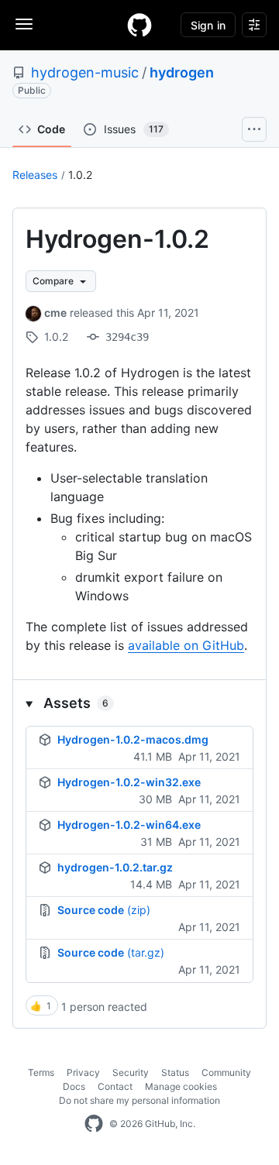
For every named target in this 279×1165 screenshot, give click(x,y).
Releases (34, 174)
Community (226, 1072)
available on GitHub (186, 645)
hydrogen (182, 72)
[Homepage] (139, 24)
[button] (139, 702)
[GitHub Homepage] (93, 1124)
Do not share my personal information (139, 1100)
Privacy (83, 1072)
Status (175, 1072)
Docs (74, 1086)
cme (55, 312)
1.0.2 (80, 174)
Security (130, 1072)
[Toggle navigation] (24, 24)
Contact (115, 1086)
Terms (41, 1072)
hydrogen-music (85, 72)
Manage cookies (181, 1086)
